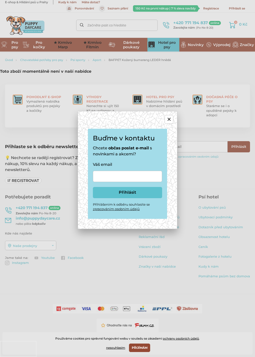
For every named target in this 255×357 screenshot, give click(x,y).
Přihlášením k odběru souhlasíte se (121, 206)
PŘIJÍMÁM (139, 348)
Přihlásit (127, 192)
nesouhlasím (115, 348)
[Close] (169, 119)
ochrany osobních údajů (181, 338)
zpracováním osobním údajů (116, 209)
